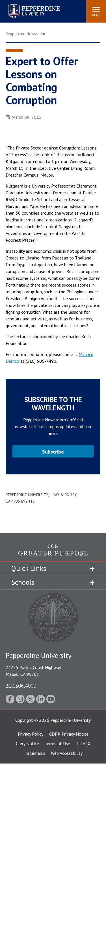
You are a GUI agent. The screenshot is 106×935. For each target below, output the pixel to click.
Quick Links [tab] (28, 568)
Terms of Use (57, 743)
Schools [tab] (22, 582)
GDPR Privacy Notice (68, 734)
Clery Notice (27, 743)
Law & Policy (64, 494)
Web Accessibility (67, 753)
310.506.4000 (21, 685)
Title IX (83, 743)
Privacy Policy (30, 734)
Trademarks (34, 753)
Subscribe (53, 451)
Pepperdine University (27, 5)
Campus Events (20, 501)
